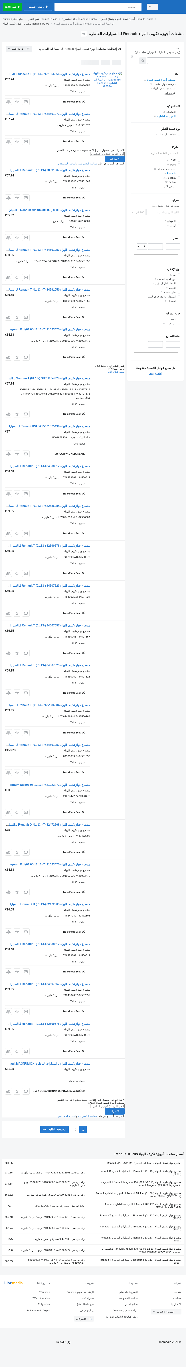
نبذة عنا (177, 1291)
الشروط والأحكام (128, 1291)
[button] (17, 101)
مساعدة (177, 1298)
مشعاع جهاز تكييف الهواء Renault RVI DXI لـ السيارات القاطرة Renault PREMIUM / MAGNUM (143, 1206)
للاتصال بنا (176, 1304)
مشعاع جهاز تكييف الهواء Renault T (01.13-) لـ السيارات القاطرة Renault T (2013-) (140, 1217)
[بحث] (138, 7)
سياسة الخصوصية (87, 163)
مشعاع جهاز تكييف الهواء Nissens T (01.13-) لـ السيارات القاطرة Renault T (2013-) (140, 1228)
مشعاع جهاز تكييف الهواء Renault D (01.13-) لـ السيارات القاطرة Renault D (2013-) (140, 1172)
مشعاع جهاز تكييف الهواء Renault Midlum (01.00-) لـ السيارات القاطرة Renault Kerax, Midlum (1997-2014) (138, 1195)
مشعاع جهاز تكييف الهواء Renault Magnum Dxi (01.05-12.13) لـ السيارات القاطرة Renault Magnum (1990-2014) (141, 1184)
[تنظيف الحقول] (132, 56)
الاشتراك (115, 158)
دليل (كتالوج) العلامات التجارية (122, 1316)
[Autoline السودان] (172, 7)
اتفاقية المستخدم (67, 163)
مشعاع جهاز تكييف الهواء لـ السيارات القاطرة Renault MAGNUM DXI (47, 1063)
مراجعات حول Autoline (125, 1310)
